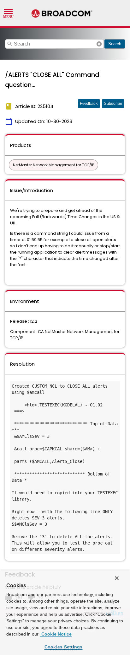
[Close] (117, 578)
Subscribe (113, 103)
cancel (99, 44)
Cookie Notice (56, 633)
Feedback (89, 103)
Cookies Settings (63, 646)
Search (114, 43)
